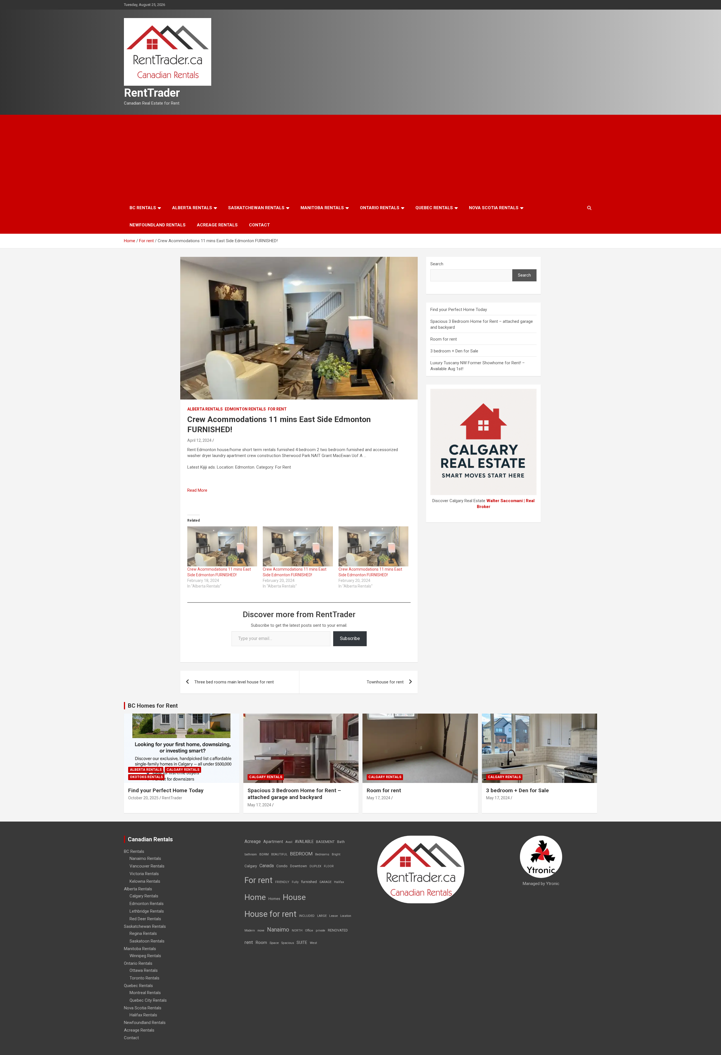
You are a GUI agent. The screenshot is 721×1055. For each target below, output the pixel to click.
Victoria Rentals (144, 873)
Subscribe (350, 638)
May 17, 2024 (259, 805)
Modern (249, 930)
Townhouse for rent (385, 682)
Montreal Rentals (145, 992)
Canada (266, 865)
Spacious (287, 943)
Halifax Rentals (143, 1015)
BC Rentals (143, 207)
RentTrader (152, 93)
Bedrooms (322, 854)
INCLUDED (307, 916)
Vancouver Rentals (147, 866)
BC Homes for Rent (153, 705)
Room (261, 942)
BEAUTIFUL (279, 854)
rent (248, 942)
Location (345, 916)
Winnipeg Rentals (145, 955)
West (313, 943)
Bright (336, 854)
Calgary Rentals (182, 770)
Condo (282, 866)
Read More (197, 490)
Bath (341, 842)
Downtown (298, 866)
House (294, 897)
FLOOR (329, 866)
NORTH (297, 930)
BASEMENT (325, 842)
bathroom (250, 854)
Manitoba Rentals (322, 207)
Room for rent (443, 339)
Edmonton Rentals (245, 409)
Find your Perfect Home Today (458, 309)
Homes (274, 899)
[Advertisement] (360, 157)
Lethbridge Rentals (147, 911)
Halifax (339, 882)
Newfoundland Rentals (158, 225)
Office (309, 930)
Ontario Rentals (379, 207)
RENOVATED (338, 930)
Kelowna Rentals (145, 881)
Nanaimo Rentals (145, 858)
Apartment (273, 841)
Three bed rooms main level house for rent (234, 682)
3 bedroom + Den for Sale (454, 351)
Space (274, 943)
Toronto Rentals (144, 978)
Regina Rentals (143, 933)
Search (436, 263)
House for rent (270, 914)
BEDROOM (301, 854)
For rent (277, 409)
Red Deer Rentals (145, 918)
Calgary (250, 866)
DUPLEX (315, 866)
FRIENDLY (282, 882)
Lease (333, 916)
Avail (289, 842)
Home (255, 897)
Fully (295, 882)
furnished (309, 881)
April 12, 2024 (199, 440)
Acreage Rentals (217, 225)
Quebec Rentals (434, 207)
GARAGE (325, 882)
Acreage (252, 841)
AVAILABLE (304, 841)
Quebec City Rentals (148, 1000)
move (260, 930)
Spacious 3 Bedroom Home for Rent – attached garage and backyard (294, 794)
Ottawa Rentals (144, 970)
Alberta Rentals (192, 207)
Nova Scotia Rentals (494, 207)
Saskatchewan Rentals (256, 207)
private (320, 930)
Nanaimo (278, 929)
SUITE (302, 942)
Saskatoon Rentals (147, 941)
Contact (259, 225)
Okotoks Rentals (146, 777)
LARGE (322, 916)
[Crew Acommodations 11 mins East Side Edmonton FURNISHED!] (222, 546)
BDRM (264, 854)
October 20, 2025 (143, 798)
